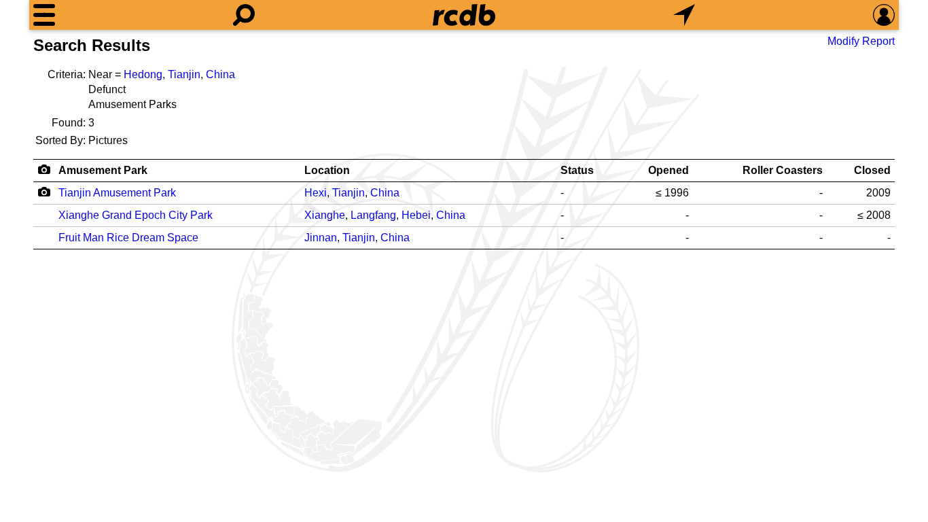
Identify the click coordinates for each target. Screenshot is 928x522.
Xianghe (324, 215)
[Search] (244, 15)
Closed (872, 170)
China (220, 74)
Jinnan (320, 237)
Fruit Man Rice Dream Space (128, 237)
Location (327, 170)
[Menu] (44, 15)
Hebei (416, 215)
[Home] (464, 15)
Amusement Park (102, 170)
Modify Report (861, 41)
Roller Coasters (783, 170)
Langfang (373, 215)
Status (577, 170)
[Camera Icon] (43, 191)
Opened (668, 170)
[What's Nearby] (684, 15)
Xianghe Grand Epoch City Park (135, 215)
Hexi (315, 192)
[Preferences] (884, 15)
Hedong (143, 74)
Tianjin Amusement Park (117, 192)
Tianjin (184, 74)
